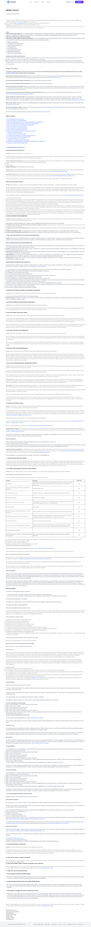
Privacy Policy (54, 924)
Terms (64, 924)
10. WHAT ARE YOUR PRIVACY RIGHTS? (14, 132)
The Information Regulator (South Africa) (14, 838)
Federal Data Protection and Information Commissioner (41, 425)
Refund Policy (80, 924)
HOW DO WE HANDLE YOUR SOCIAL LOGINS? (62, 175)
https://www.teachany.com (20, 23)
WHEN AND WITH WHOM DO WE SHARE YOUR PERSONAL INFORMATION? (35, 558)
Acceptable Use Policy (71, 924)
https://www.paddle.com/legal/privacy (58, 171)
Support (42, 2)
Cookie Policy (47, 924)
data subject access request (47, 867)
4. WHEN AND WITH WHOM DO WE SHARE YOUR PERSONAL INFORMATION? (22, 123)
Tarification (36, 2)
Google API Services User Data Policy (65, 62)
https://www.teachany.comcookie (76, 195)
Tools (31, 2)
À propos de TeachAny (38, 924)
